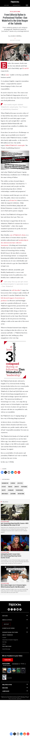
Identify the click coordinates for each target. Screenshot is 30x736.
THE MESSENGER (19, 490)
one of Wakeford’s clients (18, 235)
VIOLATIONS (15, 11)
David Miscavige (6, 649)
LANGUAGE (5, 691)
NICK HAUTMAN (21, 493)
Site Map (4, 642)
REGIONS (5, 688)
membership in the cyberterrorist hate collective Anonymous (14, 242)
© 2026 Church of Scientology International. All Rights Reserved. (12, 696)
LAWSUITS (16, 486)
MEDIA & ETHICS (16, 5)
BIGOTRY (4, 490)
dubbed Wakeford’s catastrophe (15, 145)
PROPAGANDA (24, 486)
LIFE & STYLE (20, 483)
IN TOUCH (4, 486)
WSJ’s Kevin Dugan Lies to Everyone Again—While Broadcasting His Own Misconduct (14, 586)
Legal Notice (19, 698)
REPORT (6, 624)
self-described (16, 290)
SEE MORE (9, 678)
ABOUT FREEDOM (7, 635)
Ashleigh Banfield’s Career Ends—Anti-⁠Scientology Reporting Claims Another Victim (11, 556)
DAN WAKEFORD (5, 483)
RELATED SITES (7, 684)
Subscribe (8, 660)
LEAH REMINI (12, 493)
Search (4, 644)
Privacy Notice (22, 697)
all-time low (13, 200)
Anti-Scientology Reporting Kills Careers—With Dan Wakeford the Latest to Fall (14, 524)
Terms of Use (14, 698)
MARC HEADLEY (5, 493)
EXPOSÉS (6, 5)
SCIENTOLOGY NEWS (8, 628)
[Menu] (27, 5)
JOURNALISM (10, 490)
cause (7, 75)
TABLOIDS (10, 486)
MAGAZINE (6, 664)
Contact (4, 637)
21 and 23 (26, 68)
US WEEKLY (13, 483)
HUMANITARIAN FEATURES (10, 632)
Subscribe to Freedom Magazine (10, 639)
